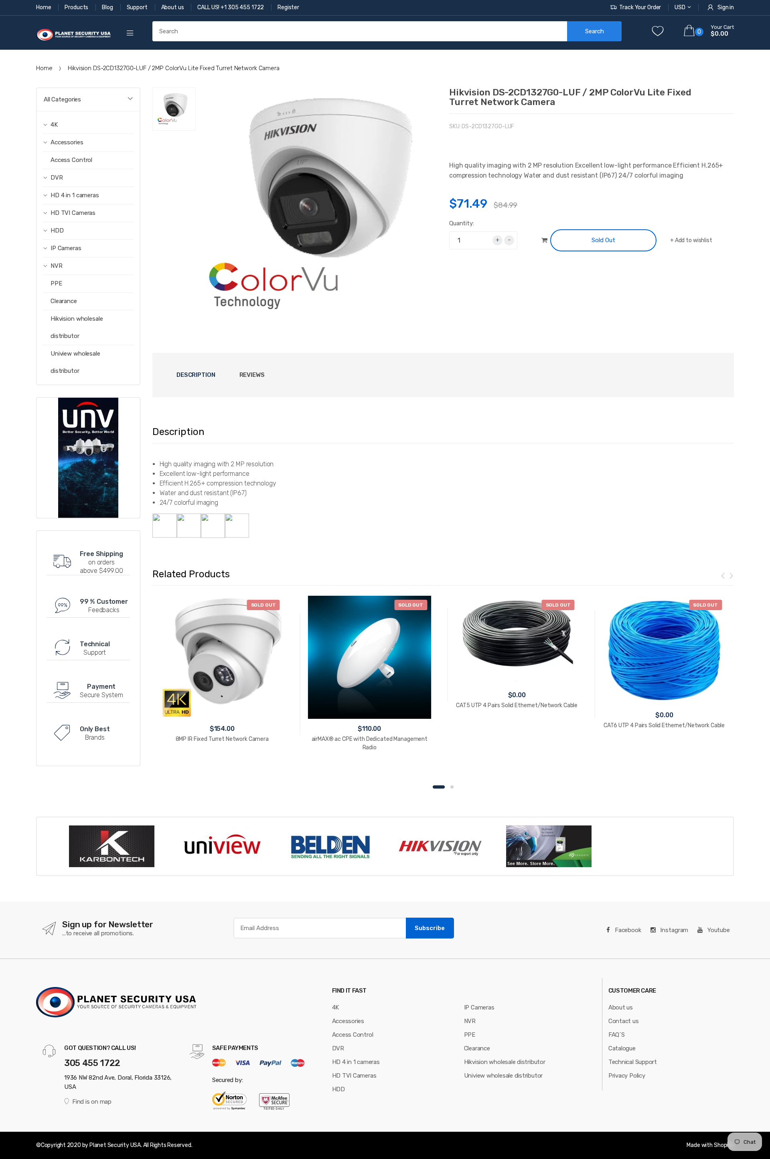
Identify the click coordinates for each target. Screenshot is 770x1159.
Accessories (348, 1021)
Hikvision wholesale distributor (77, 327)
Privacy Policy (626, 1075)
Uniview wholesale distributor (75, 362)
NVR (470, 1021)
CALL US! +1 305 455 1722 (231, 7)
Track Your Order (640, 7)
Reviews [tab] (252, 374)
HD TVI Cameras (354, 1075)
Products (77, 7)
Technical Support (632, 1062)
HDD (338, 1089)
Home (44, 7)
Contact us (623, 1021)
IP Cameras (479, 1007)
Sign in (725, 7)
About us (173, 7)
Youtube (718, 930)
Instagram (674, 930)
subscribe (430, 928)
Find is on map (91, 1101)
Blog (108, 7)
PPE (56, 283)
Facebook (627, 930)
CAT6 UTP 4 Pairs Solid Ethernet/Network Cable (664, 725)
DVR (338, 1048)
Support (138, 7)
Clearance (64, 301)
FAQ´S (616, 1034)
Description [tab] (195, 374)
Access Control (71, 160)
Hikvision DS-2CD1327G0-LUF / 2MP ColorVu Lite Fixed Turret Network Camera (570, 97)
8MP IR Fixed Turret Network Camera (222, 739)
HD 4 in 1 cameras (356, 1062)
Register (288, 7)
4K (335, 1007)
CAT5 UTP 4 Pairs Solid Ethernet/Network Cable (517, 705)
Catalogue (622, 1048)
